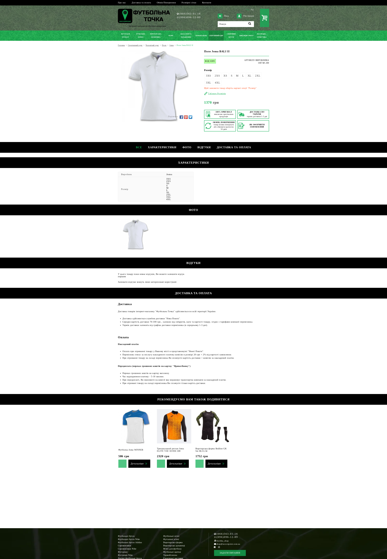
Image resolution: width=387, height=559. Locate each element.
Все (139, 147)
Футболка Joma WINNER (130, 450)
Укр (247, 10)
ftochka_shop (222, 541)
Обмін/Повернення (166, 3)
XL (249, 75)
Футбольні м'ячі (171, 536)
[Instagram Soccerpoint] (219, 547)
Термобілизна (170, 555)
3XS (208, 75)
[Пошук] (250, 24)
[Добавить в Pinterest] (186, 117)
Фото (186, 147)
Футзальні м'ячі (171, 539)
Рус (252, 10)
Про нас (122, 3)
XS (225, 75)
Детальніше (137, 463)
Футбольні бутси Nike (129, 539)
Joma (169, 174)
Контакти (206, 3)
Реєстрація (248, 16)
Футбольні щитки (172, 552)
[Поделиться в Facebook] (181, 117)
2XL (257, 75)
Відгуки (204, 147)
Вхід (226, 16)
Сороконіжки (124, 545)
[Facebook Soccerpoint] (214, 547)
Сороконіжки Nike (127, 549)
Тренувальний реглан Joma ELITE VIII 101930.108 (170, 450)
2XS (217, 75)
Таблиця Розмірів (217, 93)
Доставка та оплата (141, 3)
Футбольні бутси (126, 536)
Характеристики (162, 147)
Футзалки (123, 552)
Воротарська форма (173, 542)
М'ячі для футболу (172, 549)
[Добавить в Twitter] (190, 117)
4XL (217, 82)
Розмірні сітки (189, 3)
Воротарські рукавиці (174, 545)
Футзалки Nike (125, 555)
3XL (208, 82)
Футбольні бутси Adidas (130, 542)
